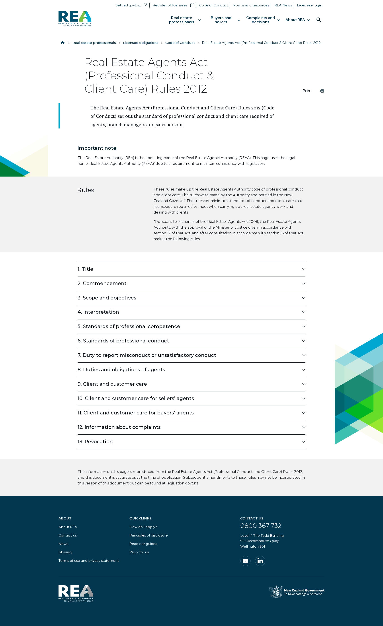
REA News (283, 5)
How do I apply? (143, 527)
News (63, 544)
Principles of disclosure (148, 535)
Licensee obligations (140, 43)
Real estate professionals (94, 43)
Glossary (65, 552)
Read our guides (143, 544)
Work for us (139, 552)
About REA (68, 527)
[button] (191, 269)
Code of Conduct (213, 5)
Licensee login (309, 5)
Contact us (68, 535)
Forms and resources (251, 5)
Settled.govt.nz (131, 5)
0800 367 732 (260, 525)
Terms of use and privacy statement (89, 560)
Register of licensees (173, 5)
